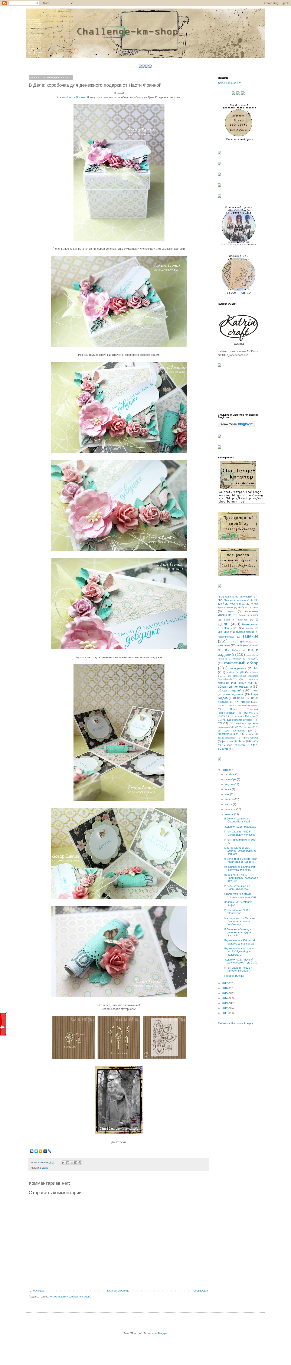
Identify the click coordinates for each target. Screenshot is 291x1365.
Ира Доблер (232, 650)
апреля (229, 799)
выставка (223, 631)
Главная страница (118, 1290)
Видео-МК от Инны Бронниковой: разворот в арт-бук (241, 878)
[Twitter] (36, 1151)
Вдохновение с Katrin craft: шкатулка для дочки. (240, 868)
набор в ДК (235, 672)
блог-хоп (243, 619)
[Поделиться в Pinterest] (80, 1163)
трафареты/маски (227, 738)
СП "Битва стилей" (245, 727)
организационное (232, 694)
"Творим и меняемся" (236, 600)
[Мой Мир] (45, 1151)
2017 (225, 983)
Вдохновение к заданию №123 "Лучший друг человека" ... (239, 951)
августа (229, 784)
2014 (225, 998)
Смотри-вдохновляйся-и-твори (235, 719)
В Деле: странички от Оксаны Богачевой (237, 820)
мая (227, 794)
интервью (224, 645)
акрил (231, 611)
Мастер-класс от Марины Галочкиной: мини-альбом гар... (239, 921)
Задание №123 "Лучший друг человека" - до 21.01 (241, 961)
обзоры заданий (230, 690)
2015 (225, 993)
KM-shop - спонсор (233, 745)
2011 (225, 1013)
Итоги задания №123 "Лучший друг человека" (240, 833)
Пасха (241, 698)
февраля (230, 809)
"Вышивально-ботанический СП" (238, 596)
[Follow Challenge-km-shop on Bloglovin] (236, 426)
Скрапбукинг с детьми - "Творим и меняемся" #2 (240, 895)
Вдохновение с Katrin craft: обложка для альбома (240, 942)
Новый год (245, 682)
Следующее (37, 1290)
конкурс (237, 658)
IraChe (254, 741)
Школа (241, 741)
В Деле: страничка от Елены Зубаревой (237, 888)
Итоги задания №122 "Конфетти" (237, 912)
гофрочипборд (225, 636)
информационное (247, 645)
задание (250, 636)
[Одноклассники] (41, 1151)
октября (230, 774)
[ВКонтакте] (32, 1151)
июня (228, 789)
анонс (226, 619)
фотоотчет (227, 741)
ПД (252, 698)
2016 (225, 988)
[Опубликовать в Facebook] (76, 1163)
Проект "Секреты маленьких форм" (238, 705)
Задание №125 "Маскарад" (240, 826)
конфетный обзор (241, 663)
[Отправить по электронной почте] (64, 1163)
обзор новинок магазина (235, 686)
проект (245, 701)
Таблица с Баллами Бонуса (235, 1023)
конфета (253, 658)
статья (250, 734)
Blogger (162, 1333)
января (229, 814)
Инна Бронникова (241, 641)
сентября (231, 779)
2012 (225, 1008)
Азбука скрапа (248, 607)
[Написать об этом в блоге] (68, 1163)
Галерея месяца (234, 975)
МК (256, 668)
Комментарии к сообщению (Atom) (70, 1296)
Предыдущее (200, 1290)
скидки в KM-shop (245, 716)
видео (249, 628)
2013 (225, 1003)
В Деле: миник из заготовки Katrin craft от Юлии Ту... (240, 860)
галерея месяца (245, 632)
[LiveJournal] (50, 1151)
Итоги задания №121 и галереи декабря (238, 969)
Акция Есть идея (249, 615)
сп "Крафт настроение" (232, 730)
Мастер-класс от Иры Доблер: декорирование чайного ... (240, 850)
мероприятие (238, 668)
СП (220, 723)
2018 (225, 770)
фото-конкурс (250, 737)
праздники (225, 701)
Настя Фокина (76, 97)
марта (229, 804)
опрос (255, 691)
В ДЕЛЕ (44, 1167)
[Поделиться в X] (72, 1163)
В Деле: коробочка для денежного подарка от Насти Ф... (239, 932)
